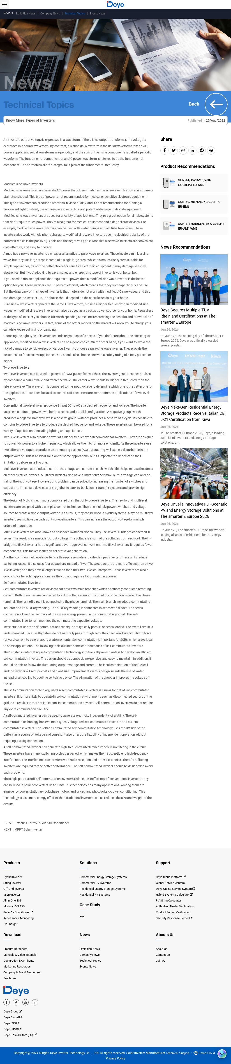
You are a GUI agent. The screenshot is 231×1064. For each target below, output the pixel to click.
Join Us (160, 960)
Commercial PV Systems (95, 883)
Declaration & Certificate (18, 960)
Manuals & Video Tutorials (20, 954)
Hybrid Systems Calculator (172, 894)
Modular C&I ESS (14, 906)
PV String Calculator (168, 900)
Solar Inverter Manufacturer (145, 1053)
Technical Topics (75, 13)
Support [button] (163, 862)
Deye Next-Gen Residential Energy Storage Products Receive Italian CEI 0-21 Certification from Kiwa (193, 413)
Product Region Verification (173, 912)
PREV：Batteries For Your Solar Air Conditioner (36, 823)
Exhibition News (25, 13)
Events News (97, 13)
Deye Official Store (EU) (18, 1035)
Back (195, 103)
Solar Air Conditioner (16, 912)
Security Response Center (172, 918)
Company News (50, 13)
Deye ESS (9, 1023)
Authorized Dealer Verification (175, 906)
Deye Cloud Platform (169, 877)
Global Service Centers (170, 883)
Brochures (9, 978)
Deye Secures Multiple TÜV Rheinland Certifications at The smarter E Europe (187, 316)
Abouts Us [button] (165, 934)
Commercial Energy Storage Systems (103, 877)
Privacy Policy (115, 1058)
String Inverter (12, 883)
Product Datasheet (15, 949)
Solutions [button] (88, 862)
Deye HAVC (10, 1029)
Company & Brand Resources (21, 972)
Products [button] (11, 862)
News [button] (85, 934)
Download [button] (12, 934)
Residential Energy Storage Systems (103, 888)
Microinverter (11, 894)
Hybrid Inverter (12, 877)
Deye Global (11, 1017)
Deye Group (11, 1011)
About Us (161, 949)
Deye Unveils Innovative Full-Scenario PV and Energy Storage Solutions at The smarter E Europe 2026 (193, 510)
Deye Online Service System (174, 888)
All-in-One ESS (12, 900)
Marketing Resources (17, 966)
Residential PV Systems (95, 894)
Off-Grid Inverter (13, 888)
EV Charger (10, 924)
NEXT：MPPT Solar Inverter (22, 829)
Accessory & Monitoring (18, 918)
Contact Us (163, 954)
